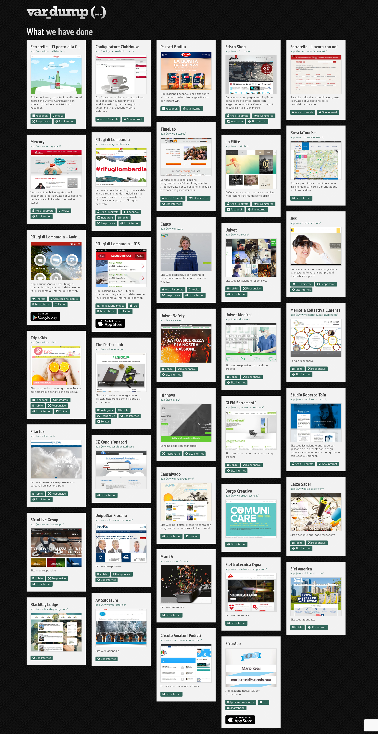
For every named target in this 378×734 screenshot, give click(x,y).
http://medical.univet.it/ (238, 319)
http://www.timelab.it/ (173, 134)
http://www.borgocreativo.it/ (241, 496)
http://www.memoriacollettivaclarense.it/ (314, 315)
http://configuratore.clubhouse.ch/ (114, 51)
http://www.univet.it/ (237, 234)
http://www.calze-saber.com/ (307, 489)
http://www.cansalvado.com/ (177, 479)
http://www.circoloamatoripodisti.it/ (181, 640)
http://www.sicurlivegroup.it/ (47, 524)
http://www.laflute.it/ (237, 146)
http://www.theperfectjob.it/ (111, 349)
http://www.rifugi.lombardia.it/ (113, 144)
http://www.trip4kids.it (43, 342)
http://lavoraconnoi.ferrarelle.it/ (308, 51)
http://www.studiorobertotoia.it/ (308, 399)
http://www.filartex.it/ (43, 436)
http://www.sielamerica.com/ (306, 573)
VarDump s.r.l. (66, 13)
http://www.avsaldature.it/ (110, 605)
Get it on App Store (110, 323)
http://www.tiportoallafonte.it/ (48, 51)
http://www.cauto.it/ (171, 229)
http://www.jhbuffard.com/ (305, 223)
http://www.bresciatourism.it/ (307, 137)
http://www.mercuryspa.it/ (46, 146)
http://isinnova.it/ (170, 400)
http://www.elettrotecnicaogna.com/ (246, 569)
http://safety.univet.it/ (172, 320)
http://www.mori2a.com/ (174, 561)
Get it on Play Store (45, 316)
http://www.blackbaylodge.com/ (49, 609)
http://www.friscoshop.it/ (239, 51)
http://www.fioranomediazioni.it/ (114, 520)
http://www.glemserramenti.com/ (244, 407)
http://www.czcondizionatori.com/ (114, 446)
